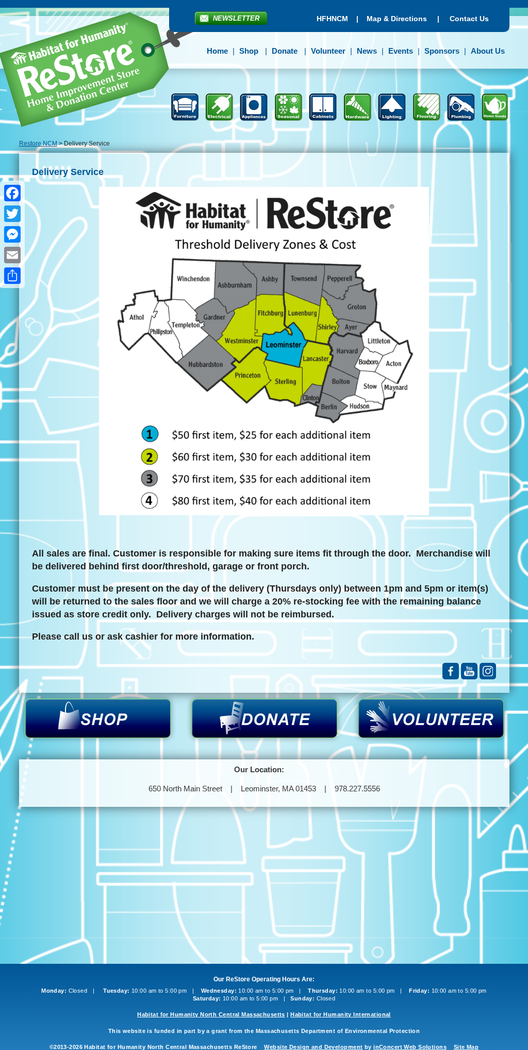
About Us (488, 50)
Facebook (450, 671)
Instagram (488, 671)
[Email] (12, 255)
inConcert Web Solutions (410, 1047)
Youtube (469, 671)
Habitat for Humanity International (340, 1014)
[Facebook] (12, 193)
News (367, 50)
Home (217, 50)
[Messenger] (12, 234)
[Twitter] (12, 213)
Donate (285, 50)
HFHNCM (332, 18)
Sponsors (441, 50)
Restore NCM (38, 143)
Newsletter (236, 18)
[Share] (12, 275)
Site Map (466, 1047)
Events (400, 50)
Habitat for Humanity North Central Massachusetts (211, 1014)
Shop (248, 50)
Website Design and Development (313, 1047)
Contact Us (469, 18)
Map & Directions (397, 18)
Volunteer (328, 50)
